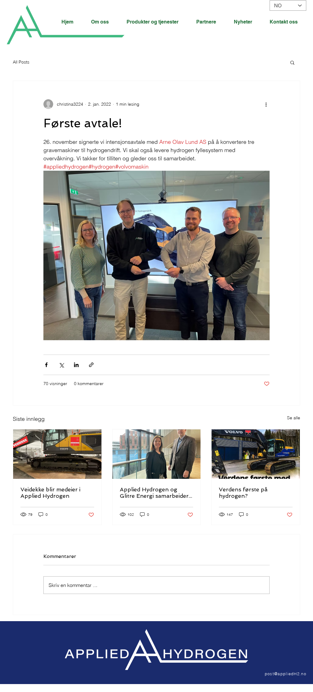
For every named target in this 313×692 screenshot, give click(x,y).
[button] (292, 62)
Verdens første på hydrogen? (243, 492)
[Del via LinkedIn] (76, 365)
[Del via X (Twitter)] (61, 365)
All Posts (21, 62)
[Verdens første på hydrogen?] (256, 454)
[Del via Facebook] (46, 365)
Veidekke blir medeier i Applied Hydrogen (50, 492)
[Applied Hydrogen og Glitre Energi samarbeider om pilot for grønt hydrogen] (156, 454)
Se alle (293, 418)
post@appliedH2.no (285, 673)
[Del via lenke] (91, 365)
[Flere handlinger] (266, 104)
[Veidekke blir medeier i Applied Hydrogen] (57, 454)
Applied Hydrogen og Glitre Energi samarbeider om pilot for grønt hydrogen (154, 492)
